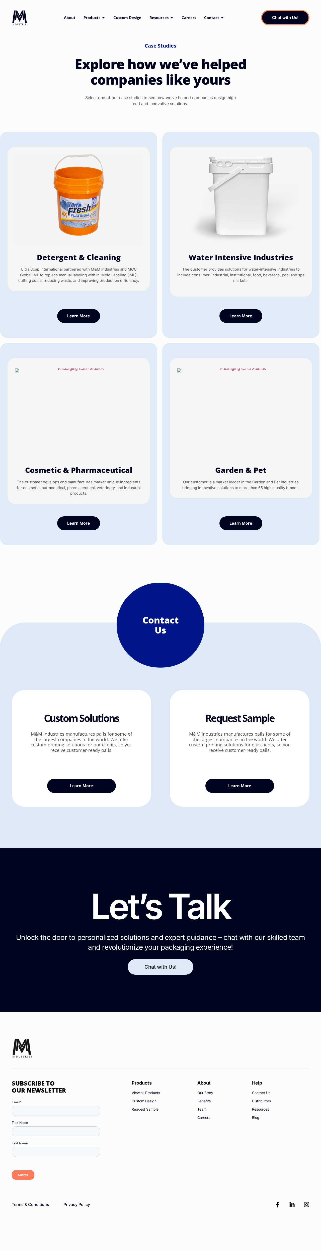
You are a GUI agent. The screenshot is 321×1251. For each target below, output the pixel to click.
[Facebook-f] (277, 1204)
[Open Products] (103, 18)
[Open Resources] (172, 18)
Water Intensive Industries (241, 257)
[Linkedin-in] (292, 1204)
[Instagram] (306, 1204)
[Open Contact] (222, 18)
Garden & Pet (241, 470)
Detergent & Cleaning (79, 257)
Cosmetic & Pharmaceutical (78, 470)
